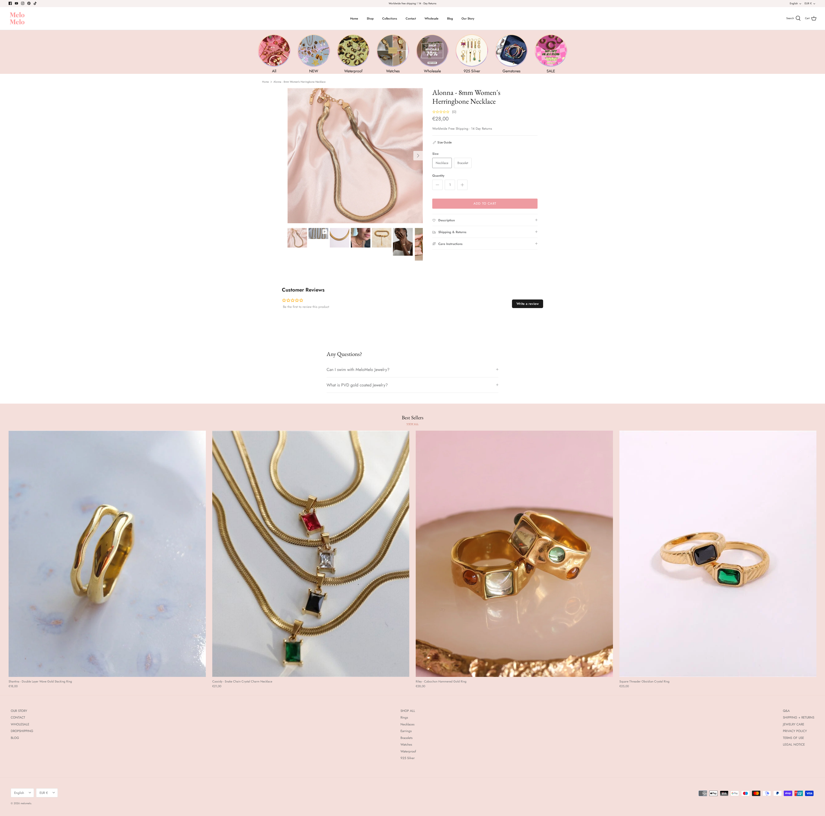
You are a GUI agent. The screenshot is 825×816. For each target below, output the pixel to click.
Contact (411, 18)
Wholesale (431, 18)
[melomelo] (17, 18)
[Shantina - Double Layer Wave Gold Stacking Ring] (107, 554)
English (794, 3)
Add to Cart (485, 203)
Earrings (406, 731)
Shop (370, 18)
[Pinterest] (29, 3)
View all (412, 424)
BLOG (15, 737)
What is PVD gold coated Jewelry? (357, 385)
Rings (404, 717)
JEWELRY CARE (793, 724)
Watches (406, 744)
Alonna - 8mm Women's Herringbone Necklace (299, 82)
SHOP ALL (407, 710)
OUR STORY (19, 710)
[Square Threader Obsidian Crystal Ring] (718, 554)
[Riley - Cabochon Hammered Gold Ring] (514, 554)
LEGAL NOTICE (794, 744)
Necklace (442, 163)
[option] (355, 155)
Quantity (438, 175)
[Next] (418, 155)
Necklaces (407, 724)
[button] (442, 142)
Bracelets (406, 737)
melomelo (26, 803)
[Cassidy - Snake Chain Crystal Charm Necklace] (310, 554)
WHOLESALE (20, 724)
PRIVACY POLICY (795, 731)
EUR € (808, 3)
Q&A (786, 710)
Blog (450, 18)
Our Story (467, 18)
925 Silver (407, 758)
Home (354, 18)
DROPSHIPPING (22, 731)
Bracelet (462, 163)
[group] (274, 54)
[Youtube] (16, 3)
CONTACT (18, 717)
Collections (389, 18)
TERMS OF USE (793, 737)
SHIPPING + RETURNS (798, 717)
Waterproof (408, 751)
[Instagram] (22, 3)
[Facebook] (10, 3)
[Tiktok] (35, 3)
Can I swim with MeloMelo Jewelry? (358, 369)
